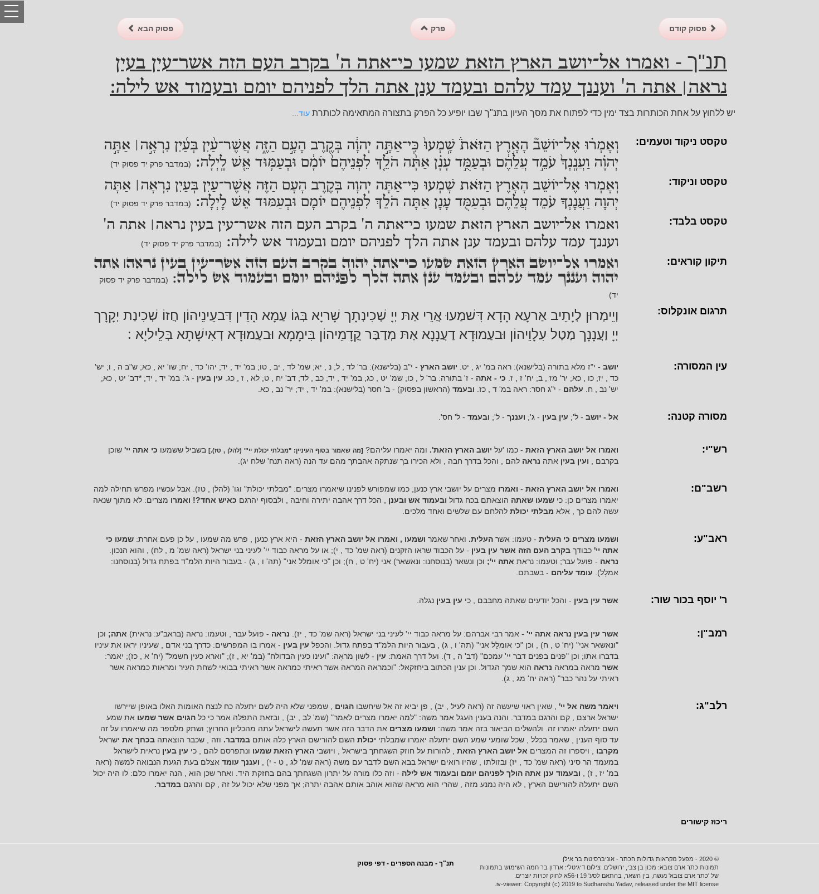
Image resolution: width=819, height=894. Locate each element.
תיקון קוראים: (697, 261)
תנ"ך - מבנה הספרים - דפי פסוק (405, 863)
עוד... (301, 113)
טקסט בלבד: (698, 221)
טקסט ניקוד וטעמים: (681, 141)
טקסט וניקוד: (698, 181)
